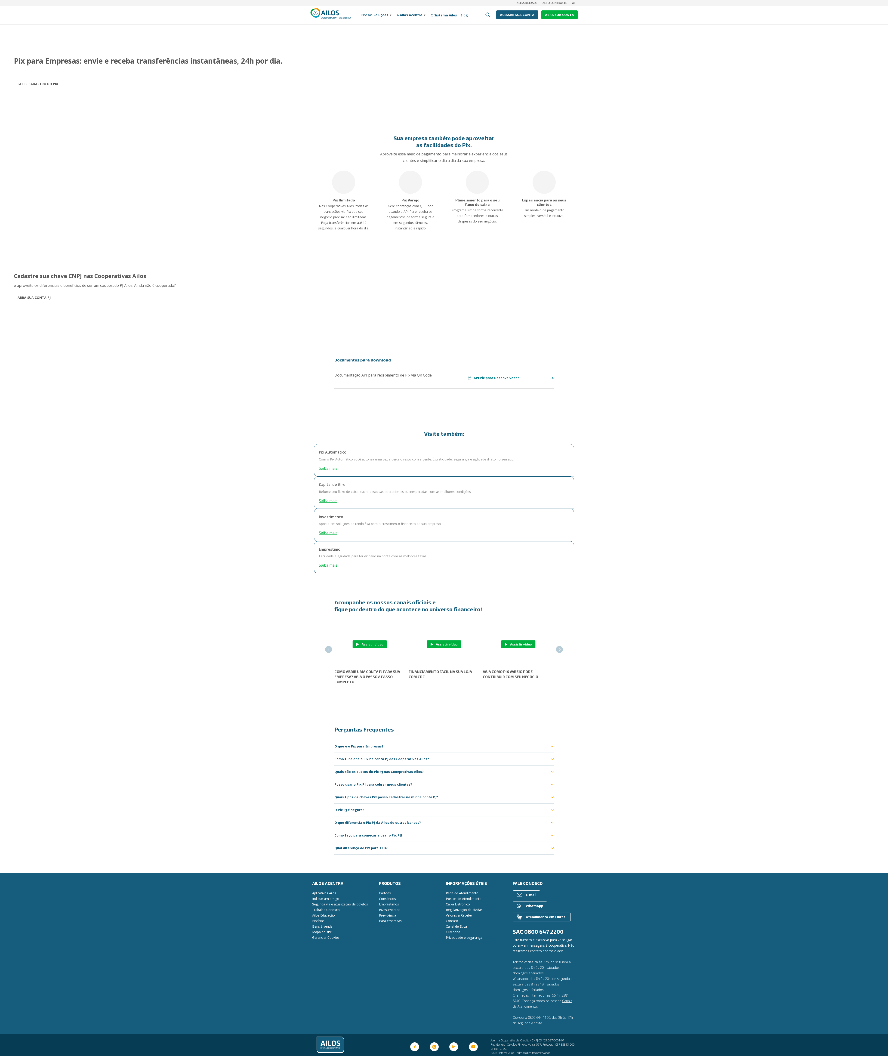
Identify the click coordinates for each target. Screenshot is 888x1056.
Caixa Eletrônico (458, 904)
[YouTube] (473, 1046)
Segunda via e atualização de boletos (340, 904)
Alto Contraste (555, 3)
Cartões (385, 893)
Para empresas (390, 921)
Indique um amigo (325, 898)
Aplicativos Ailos (324, 893)
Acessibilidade (527, 3)
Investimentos (389, 910)
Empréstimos (389, 904)
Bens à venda (322, 926)
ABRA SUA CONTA (559, 14)
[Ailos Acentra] (355, 1045)
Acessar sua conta (517, 14)
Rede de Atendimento (462, 893)
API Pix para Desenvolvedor (493, 378)
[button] (328, 649)
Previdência (387, 915)
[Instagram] (434, 1046)
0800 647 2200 (544, 931)
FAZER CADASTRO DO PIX (38, 84)
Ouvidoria (453, 932)
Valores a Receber (459, 915)
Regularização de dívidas (464, 910)
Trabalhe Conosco (326, 910)
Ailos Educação (323, 915)
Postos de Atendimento (463, 898)
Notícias (318, 921)
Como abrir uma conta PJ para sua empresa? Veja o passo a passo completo (367, 676)
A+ (574, 3)
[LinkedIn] (453, 1046)
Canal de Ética (456, 926)
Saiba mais (328, 468)
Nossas (374, 15)
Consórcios (387, 898)
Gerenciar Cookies (325, 937)
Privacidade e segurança (464, 937)
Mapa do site (322, 932)
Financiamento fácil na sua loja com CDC (440, 674)
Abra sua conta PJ (34, 297)
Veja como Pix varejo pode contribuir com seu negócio (510, 674)
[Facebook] (414, 1046)
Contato (452, 921)
